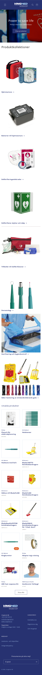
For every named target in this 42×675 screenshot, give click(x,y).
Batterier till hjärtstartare (12, 136)
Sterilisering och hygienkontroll (14, 354)
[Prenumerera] (36, 662)
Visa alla (21, 592)
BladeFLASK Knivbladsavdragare (30, 494)
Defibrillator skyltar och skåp (13, 223)
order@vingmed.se (7, 619)
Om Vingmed (32, 629)
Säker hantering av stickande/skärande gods (19, 398)
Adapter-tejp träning (30, 555)
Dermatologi (6, 310)
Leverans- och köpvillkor (10, 641)
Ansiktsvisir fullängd (30, 584)
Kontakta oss (32, 620)
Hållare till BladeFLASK (10, 493)
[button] (32, 5)
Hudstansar (26, 432)
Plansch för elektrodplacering (8, 433)
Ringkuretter (6, 555)
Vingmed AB (9, 669)
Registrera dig (33, 624)
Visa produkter (21, 31)
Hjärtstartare (6, 92)
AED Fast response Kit (10, 584)
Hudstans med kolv (9, 463)
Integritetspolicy (7, 646)
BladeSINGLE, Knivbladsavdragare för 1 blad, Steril (30, 525)
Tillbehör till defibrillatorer (12, 267)
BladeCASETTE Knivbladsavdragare (30, 464)
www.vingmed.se (6, 621)
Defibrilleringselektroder (11, 179)
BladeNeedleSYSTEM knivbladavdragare (9, 524)
